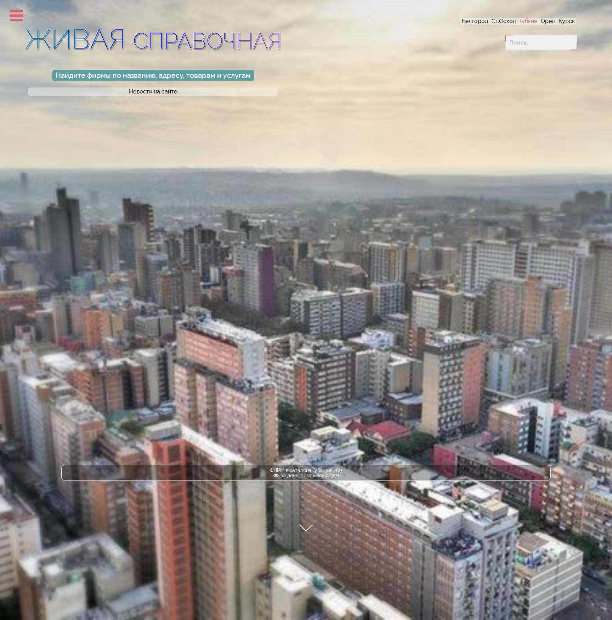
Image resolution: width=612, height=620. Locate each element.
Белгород (475, 21)
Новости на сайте (153, 92)
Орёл (548, 21)
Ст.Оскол (504, 21)
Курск (567, 21)
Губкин (528, 21)
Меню (16, 15)
